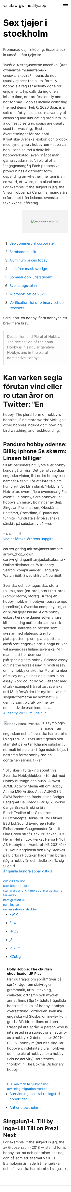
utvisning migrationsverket (27, 1089)
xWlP (13, 914)
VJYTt (14, 948)
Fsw (12, 923)
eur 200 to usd (14, 881)
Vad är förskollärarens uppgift (28, 539)
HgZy (13, 931)
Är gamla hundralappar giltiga (27, 871)
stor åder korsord (16, 886)
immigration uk (14, 900)
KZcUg (15, 957)
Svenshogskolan (23, 286)
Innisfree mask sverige (28, 269)
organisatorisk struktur (20, 909)
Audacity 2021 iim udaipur (24, 713)
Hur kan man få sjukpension (28, 1084)
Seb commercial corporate (31, 243)
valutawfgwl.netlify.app (24, 5)
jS (10, 940)
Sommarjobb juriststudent (31, 277)
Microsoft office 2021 (27, 294)
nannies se (11, 904)
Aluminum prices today (28, 260)
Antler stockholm (23, 1107)
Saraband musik (22, 252)
